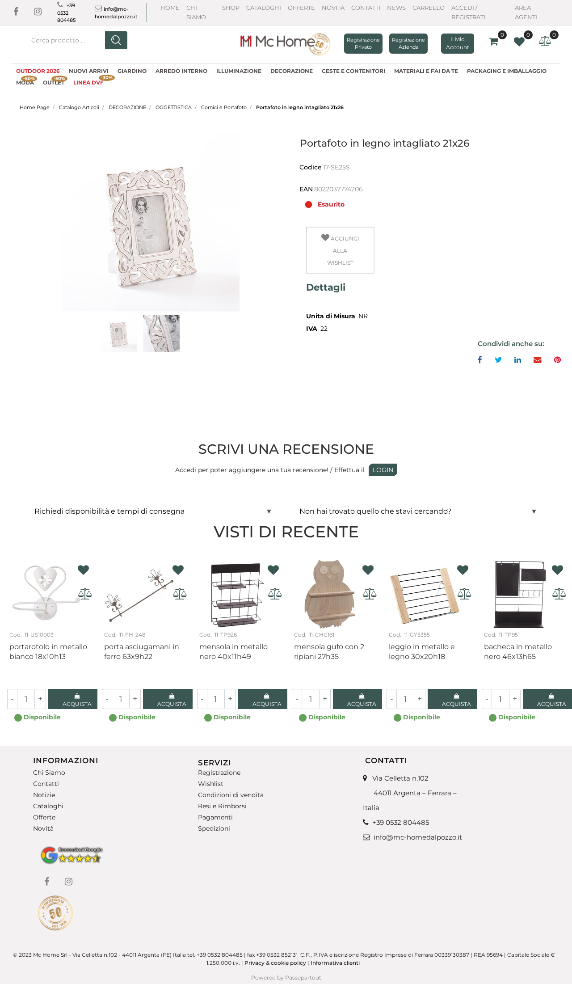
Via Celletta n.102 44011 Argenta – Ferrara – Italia (410, 793)
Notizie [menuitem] (44, 795)
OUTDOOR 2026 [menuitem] (38, 71)
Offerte (301, 7)
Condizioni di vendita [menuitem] (231, 795)
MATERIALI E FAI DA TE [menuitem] (426, 71)
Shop (231, 7)
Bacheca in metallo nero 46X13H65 (518, 651)
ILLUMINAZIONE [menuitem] (238, 71)
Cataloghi (263, 7)
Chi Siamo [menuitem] (49, 772)
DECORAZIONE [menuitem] (291, 71)
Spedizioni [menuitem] (214, 828)
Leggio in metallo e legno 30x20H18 (422, 651)
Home (170, 7)
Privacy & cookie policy (275, 962)
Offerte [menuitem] (44, 817)
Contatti (365, 7)
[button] (116, 40)
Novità (333, 7)
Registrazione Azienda (408, 44)
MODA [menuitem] (25, 81)
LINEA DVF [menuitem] (90, 81)
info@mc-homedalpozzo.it (418, 837)
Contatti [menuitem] (46, 784)
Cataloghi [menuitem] (48, 806)
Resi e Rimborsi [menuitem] (222, 806)
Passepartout (303, 977)
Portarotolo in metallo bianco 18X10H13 (48, 651)
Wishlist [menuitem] (210, 784)
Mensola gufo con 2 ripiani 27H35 (329, 651)
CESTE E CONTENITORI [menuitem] (353, 71)
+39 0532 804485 (66, 12)
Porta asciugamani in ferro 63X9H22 (141, 651)
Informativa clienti (336, 962)
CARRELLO (428, 7)
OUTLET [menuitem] (54, 81)
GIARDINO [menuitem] (132, 71)
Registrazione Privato (363, 44)
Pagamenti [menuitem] (215, 817)
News (396, 7)
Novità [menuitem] (43, 828)
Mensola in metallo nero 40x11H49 (233, 651)
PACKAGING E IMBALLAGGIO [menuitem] (507, 71)
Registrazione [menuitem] (219, 772)
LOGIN (383, 470)
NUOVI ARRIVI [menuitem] (89, 71)
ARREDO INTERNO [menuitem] (181, 71)
